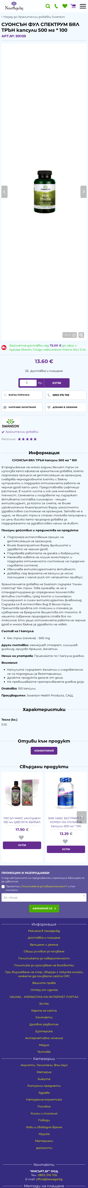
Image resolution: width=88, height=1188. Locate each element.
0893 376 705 (47, 1175)
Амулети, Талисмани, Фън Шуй (44, 1065)
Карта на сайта (44, 1010)
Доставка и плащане (44, 937)
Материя (44, 1072)
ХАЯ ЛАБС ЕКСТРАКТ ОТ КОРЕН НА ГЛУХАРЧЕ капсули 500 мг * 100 (66, 822)
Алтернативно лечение (44, 1038)
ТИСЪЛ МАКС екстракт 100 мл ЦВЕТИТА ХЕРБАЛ (22, 820)
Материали (44, 1141)
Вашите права (44, 983)
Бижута (44, 1079)
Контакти (44, 1017)
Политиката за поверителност (43, 886)
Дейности (44, 1148)
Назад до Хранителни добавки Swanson (34, 17)
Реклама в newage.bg (44, 931)
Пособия (44, 1106)
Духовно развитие (44, 1024)
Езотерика (44, 1031)
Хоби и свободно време (44, 1127)
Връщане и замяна (44, 944)
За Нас (44, 1003)
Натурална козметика (44, 1099)
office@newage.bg (49, 1179)
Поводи (44, 1120)
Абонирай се (42, 908)
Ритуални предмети (44, 1086)
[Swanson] (10, 423)
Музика (44, 1134)
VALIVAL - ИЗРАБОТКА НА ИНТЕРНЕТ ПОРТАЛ (44, 997)
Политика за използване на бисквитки (44, 965)
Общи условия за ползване (44, 951)
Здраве (44, 1093)
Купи (56, 383)
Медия (44, 1045)
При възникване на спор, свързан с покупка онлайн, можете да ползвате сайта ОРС (44, 974)
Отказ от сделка (44, 990)
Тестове (44, 1052)
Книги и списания (44, 1113)
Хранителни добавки (22, 432)
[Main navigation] (83, 6)
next (82, 817)
